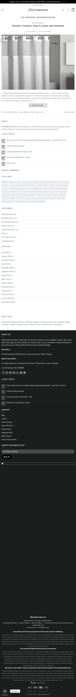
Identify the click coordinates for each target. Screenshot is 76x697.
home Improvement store (59, 191)
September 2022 (7, 271)
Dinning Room (37, 188)
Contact (4, 419)
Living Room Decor (8, 229)
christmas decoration (56, 185)
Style (3, 233)
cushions (55, 652)
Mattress (63, 195)
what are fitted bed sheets (37, 201)
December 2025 (7, 260)
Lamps (48, 195)
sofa (38, 198)
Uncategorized (6, 241)
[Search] (63, 10)
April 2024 (5, 264)
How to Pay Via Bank (8, 439)
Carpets (45, 185)
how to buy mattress (22, 195)
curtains (11, 188)
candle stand (33, 663)
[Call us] (17, 372)
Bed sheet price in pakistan (10, 185)
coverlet (65, 185)
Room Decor (20, 198)
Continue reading (38, 105)
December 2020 (7, 302)
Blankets (61, 322)
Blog (3, 415)
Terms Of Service (7, 425)
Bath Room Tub (37, 182)
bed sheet (66, 182)
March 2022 (5, 279)
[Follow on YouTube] (24, 372)
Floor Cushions (24, 191)
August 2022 (5, 275)
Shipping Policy (7, 432)
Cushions (4, 324)
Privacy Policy (6, 429)
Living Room (55, 195)
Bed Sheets (23, 185)
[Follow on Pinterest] (21, 372)
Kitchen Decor (6, 226)
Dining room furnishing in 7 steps (18, 157)
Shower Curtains (22, 324)
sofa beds (44, 198)
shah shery (47, 31)
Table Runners (47, 324)
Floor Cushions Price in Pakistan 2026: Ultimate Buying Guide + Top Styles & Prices (36, 140)
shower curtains (30, 198)
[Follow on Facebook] (3, 372)
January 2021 (6, 298)
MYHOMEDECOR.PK (9, 127)
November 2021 (7, 287)
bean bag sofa (10, 644)
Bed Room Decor (57, 182)
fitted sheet (5, 191)
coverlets (4, 188)
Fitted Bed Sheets (17, 322)
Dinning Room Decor (49, 188)
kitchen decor (40, 195)
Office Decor (5, 198)
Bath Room (5, 182)
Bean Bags (58, 324)
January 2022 (6, 283)
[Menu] (2, 10)
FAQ (47, 691)
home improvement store (50, 680)
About (30, 691)
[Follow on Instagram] (6, 372)
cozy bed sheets (39, 652)
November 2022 (7, 268)
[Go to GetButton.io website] (5, 695)
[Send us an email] (14, 372)
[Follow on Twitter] (10, 372)
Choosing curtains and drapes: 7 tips (19, 152)
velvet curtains (24, 201)
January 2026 (6, 256)
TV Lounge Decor (7, 237)
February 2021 (6, 294)
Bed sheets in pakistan (34, 185)
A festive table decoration (15, 146)
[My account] (68, 10)
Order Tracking (6, 422)
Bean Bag (47, 182)
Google (38, 620)
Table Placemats (35, 324)
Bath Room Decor (38, 23)
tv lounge (15, 201)
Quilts (68, 322)
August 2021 (5, 290)
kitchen (32, 195)
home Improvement (44, 191)
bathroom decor (39, 112)
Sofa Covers (52, 198)
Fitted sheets (14, 191)
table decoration (6, 201)
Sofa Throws (11, 163)
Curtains (12, 324)
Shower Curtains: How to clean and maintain (38, 25)
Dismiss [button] (63, 2)
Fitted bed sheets (61, 188)
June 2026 (5, 252)
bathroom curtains (29, 112)
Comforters (28, 322)
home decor (33, 191)
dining (17, 188)
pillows (13, 198)
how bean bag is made (8, 195)
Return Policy (6, 436)
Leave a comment (69, 112)
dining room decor (26, 188)
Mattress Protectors (40, 322)
